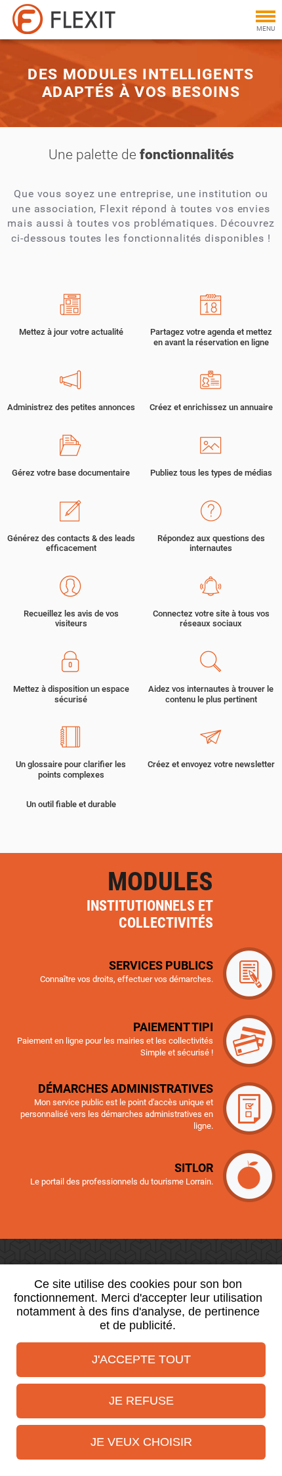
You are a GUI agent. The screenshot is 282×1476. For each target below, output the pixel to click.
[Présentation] (73, 18)
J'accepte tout (141, 1359)
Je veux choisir (141, 1441)
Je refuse (141, 1400)
